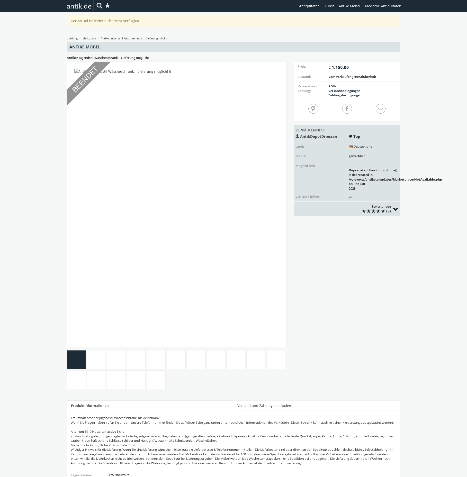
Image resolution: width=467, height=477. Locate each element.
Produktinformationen (90, 405)
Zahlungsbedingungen (344, 95)
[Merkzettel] (108, 6)
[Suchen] (99, 6)
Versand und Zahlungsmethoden (264, 405)
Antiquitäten (309, 6)
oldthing (72, 38)
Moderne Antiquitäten (383, 6)
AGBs (332, 86)
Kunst (329, 6)
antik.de (79, 5)
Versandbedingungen (344, 91)
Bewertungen (381, 209)
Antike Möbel (349, 6)
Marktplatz (89, 38)
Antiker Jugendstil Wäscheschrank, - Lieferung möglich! (135, 38)
